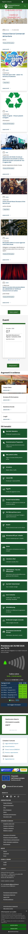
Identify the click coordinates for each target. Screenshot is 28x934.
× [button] (26, 911)
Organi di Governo (7, 803)
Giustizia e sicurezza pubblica (10, 837)
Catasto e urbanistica (8, 828)
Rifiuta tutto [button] (14, 928)
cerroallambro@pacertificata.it (11, 884)
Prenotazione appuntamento (10, 892)
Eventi (4, 864)
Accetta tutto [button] (14, 925)
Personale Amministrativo (9, 814)
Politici (5, 812)
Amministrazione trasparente (10, 906)
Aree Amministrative (8, 805)
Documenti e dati (7, 817)
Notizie (7, 30)
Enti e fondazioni (7, 810)
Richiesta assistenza (8, 899)
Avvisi (7, 111)
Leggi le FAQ (6, 897)
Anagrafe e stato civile (8, 824)
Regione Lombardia (6, 2)
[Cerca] (25, 6)
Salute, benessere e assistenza (10, 842)
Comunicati (6, 853)
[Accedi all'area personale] (22, 1)
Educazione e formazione (9, 835)
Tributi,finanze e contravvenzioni (11, 840)
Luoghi (5, 862)
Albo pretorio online (8, 908)
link (6, 922)
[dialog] (14, 922)
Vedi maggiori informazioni (14, 705)
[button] (13, 931)
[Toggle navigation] (3, 6)
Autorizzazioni (6, 844)
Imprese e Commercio (8, 826)
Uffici (4, 808)
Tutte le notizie (13, 312)
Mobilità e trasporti (8, 830)
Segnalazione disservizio (9, 895)
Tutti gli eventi (12, 365)
